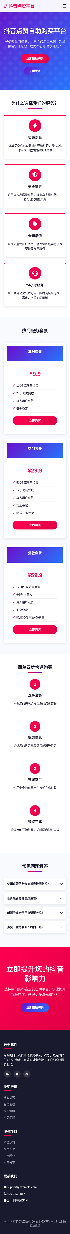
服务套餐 (9, 1104)
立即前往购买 (35, 58)
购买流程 (9, 1111)
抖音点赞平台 (22, 6)
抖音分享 (9, 1162)
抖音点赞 (9, 1142)
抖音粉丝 (9, 1155)
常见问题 (9, 1117)
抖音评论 (9, 1149)
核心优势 (9, 1097)
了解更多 (35, 71)
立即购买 (35, 420)
